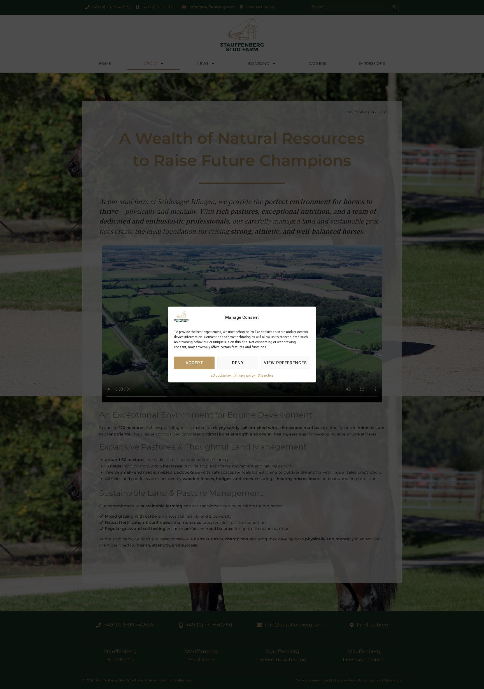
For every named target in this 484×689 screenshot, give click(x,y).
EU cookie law (221, 375)
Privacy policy (244, 375)
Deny (238, 362)
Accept (194, 362)
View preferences (285, 362)
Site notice (265, 375)
